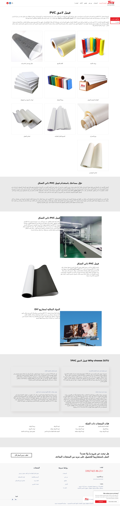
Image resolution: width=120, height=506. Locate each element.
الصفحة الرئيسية (102, 3)
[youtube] (7, 3)
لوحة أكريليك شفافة (55, 429)
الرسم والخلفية (35, 477)
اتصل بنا (76, 3)
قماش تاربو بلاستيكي (20, 480)
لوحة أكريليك (57, 426)
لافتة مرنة (36, 480)
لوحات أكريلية (32, 429)
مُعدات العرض (35, 484)
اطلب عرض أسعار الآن (21, 455)
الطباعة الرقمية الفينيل (93, 100)
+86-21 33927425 (94, 471)
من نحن (90, 3)
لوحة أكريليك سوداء (104, 431)
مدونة (56, 503)
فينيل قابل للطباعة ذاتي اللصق (32, 473)
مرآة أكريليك (105, 429)
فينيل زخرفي (22, 473)
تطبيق (85, 3)
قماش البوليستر (93, 172)
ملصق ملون (81, 426)
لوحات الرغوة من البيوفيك (27, 100)
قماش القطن (27, 136)
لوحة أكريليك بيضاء (79, 429)
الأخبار (81, 3)
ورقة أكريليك (60, 100)
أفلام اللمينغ (60, 63)
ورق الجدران (93, 136)
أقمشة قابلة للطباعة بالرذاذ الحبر (52, 431)
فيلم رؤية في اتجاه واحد (27, 63)
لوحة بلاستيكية (21, 477)
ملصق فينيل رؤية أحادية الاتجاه (28, 431)
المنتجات (96, 3)
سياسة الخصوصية (62, 503)
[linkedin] (10, 3)
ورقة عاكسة (93, 63)
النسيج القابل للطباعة (60, 136)
